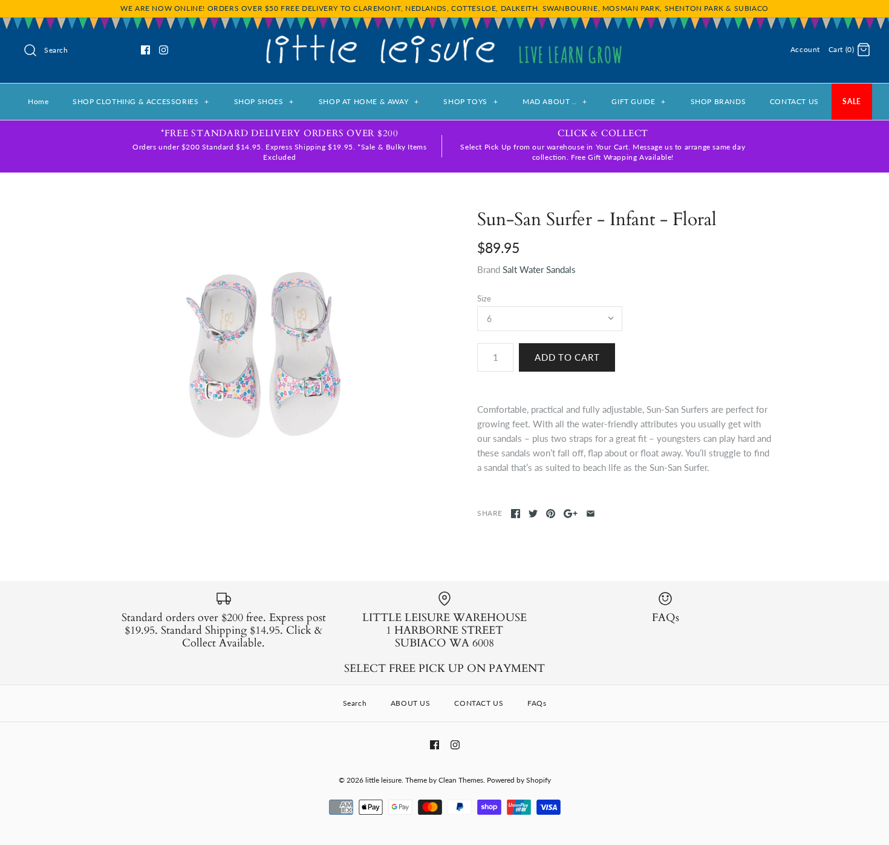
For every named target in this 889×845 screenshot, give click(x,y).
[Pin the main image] (550, 513)
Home (38, 101)
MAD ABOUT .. (555, 101)
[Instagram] (163, 49)
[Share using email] (590, 513)
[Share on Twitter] (533, 513)
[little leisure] (444, 36)
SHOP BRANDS (718, 101)
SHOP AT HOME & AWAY (369, 101)
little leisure (383, 779)
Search (355, 703)
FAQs (536, 703)
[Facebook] (145, 49)
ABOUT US (411, 703)
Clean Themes (460, 779)
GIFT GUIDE (638, 101)
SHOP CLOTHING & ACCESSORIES (141, 101)
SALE (851, 101)
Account (805, 49)
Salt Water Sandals (539, 269)
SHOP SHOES (264, 101)
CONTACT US (794, 101)
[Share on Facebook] (515, 513)
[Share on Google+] (571, 513)
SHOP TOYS (470, 101)
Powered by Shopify (519, 779)
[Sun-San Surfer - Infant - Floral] (265, 356)
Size (484, 298)
